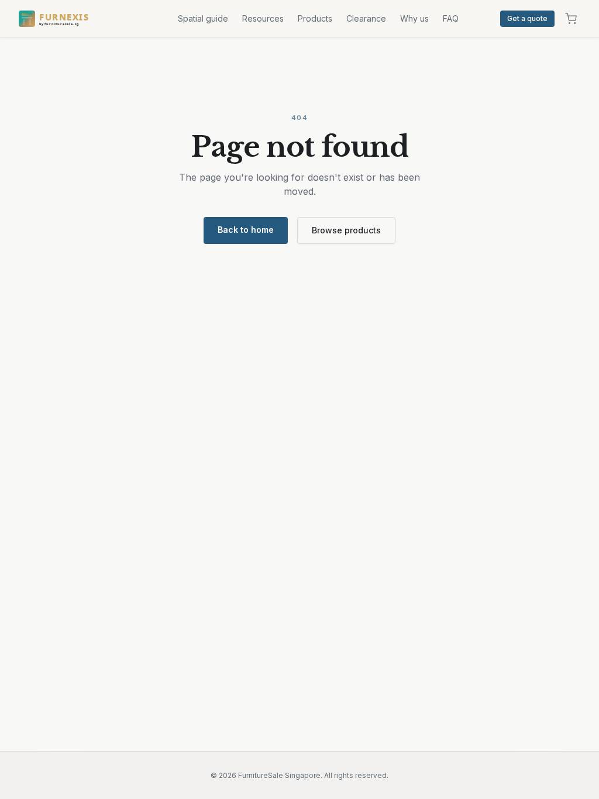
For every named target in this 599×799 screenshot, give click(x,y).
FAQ (451, 18)
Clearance (366, 18)
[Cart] (571, 18)
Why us (414, 18)
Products (315, 18)
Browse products (346, 230)
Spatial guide (203, 18)
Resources (263, 18)
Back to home (246, 230)
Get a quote (527, 18)
